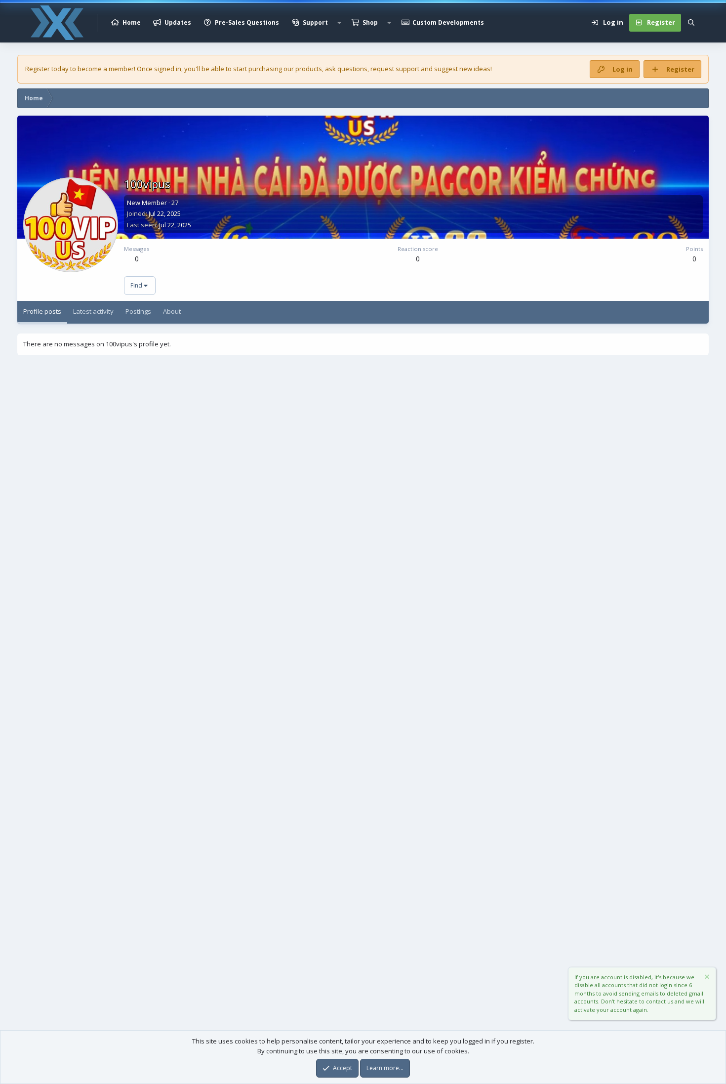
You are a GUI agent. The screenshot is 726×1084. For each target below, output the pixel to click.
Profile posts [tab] (42, 311)
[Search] (691, 23)
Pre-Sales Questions (247, 22)
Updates (177, 22)
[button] (339, 23)
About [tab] (172, 311)
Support (315, 22)
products (308, 68)
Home (131, 22)
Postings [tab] (138, 311)
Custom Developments (448, 22)
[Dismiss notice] (706, 978)
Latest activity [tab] (93, 311)
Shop (370, 22)
